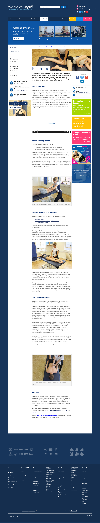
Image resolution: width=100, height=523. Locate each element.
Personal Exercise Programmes (74, 468)
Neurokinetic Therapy (62, 489)
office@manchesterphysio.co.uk (87, 9)
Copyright (84, 488)
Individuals (23, 471)
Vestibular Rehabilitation (74, 489)
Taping (72, 487)
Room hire (84, 503)
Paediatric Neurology (62, 494)
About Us (14, 57)
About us (18, 19)
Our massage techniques (57, 46)
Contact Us (14, 75)
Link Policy (84, 492)
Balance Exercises (62, 473)
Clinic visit (35, 473)
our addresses (82, 95)
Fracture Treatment (62, 482)
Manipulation (61, 485)
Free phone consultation (84, 479)
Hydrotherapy (36, 487)
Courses (14, 73)
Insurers (22, 473)
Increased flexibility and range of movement (47, 221)
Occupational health (50, 470)
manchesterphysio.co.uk (28, 511)
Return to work (49, 478)
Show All (17, 51)
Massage (48, 46)
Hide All (12, 51)
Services (36, 19)
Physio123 (74, 511)
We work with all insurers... (50, 444)
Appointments (54, 19)
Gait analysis (36, 483)
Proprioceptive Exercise (74, 481)
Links (83, 494)
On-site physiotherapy (50, 472)
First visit (84, 475)
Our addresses (17, 96)
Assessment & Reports (37, 471)
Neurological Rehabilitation (61, 492)
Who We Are (10, 475)
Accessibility (84, 486)
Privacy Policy (85, 496)
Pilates (47, 476)
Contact (87, 19)
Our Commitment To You (12, 482)
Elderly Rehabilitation (62, 475)
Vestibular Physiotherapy (49, 487)
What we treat (64, 19)
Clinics (79, 19)
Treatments (44, 19)
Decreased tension (40, 219)
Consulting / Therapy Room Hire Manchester (12, 486)
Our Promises (11, 479)
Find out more (18, 39)
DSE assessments (36, 475)
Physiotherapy (49, 474)
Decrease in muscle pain (41, 222)
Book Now (72, 19)
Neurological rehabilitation (48, 468)
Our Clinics (14, 70)
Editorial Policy (85, 490)
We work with (28, 19)
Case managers (24, 475)
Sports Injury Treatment (73, 484)
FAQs (83, 501)
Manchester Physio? (12, 477)
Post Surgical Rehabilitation (74, 475)
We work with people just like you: (78, 444)
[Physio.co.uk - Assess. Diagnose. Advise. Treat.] (22, 8)
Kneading (66, 46)
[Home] (38, 46)
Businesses (23, 478)
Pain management (62, 496)
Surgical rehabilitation (48, 484)
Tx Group (15, 516)
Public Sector (23, 480)
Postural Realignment (73, 478)
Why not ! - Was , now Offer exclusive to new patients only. (51, 416)
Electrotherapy (61, 477)
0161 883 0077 (83, 6)
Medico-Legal (36, 492)
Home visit (35, 485)
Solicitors (23, 477)
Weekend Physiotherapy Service (50, 490)
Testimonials (10, 491)
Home (11, 19)
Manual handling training (36, 489)
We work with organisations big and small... (19, 444)
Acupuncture (61, 471)
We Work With (15, 59)
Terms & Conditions (84, 499)
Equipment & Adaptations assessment (36, 480)
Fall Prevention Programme (61, 479)
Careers (9, 489)
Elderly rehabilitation (37, 477)
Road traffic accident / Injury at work (50, 481)
